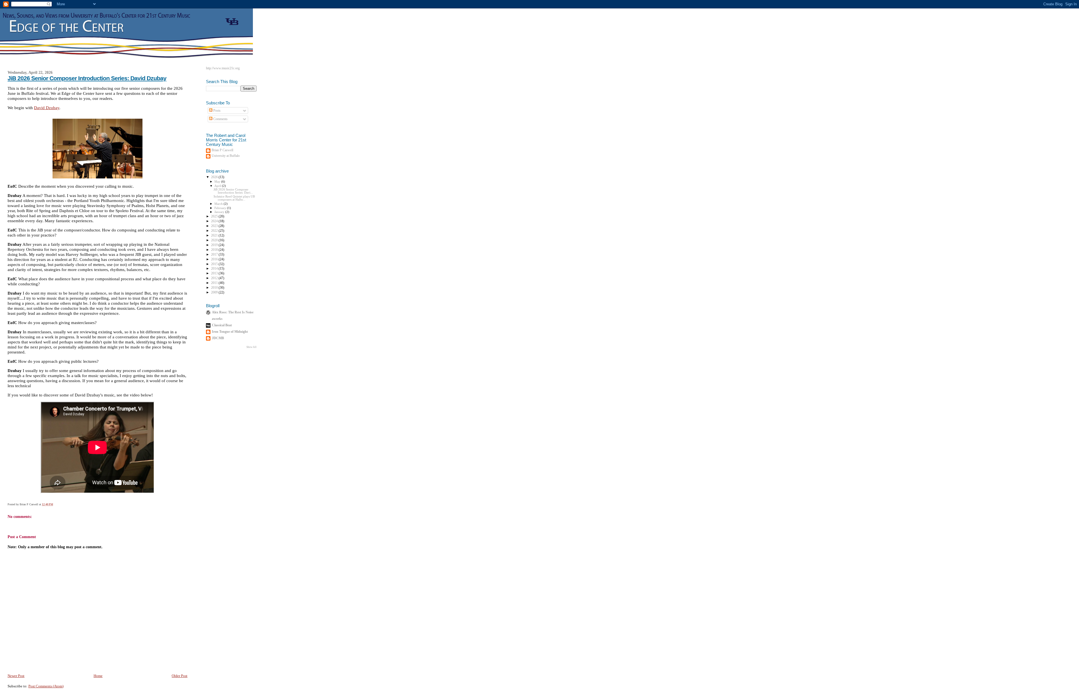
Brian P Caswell (222, 150)
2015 (215, 264)
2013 (215, 273)
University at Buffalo (226, 156)
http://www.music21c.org (223, 68)
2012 (215, 278)
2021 (215, 235)
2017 (215, 254)
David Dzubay (46, 107)
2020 (215, 240)
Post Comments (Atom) (46, 686)
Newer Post (16, 676)
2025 (215, 216)
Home (98, 676)
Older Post (179, 676)
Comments (220, 119)
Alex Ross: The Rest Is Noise (232, 312)
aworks (217, 319)
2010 (215, 288)
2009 (215, 292)
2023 (215, 226)
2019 (215, 245)
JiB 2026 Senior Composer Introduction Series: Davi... (233, 191)
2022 (215, 231)
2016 (215, 259)
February (220, 208)
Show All (251, 347)
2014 (215, 268)
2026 (215, 177)
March (219, 203)
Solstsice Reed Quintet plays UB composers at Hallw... (234, 198)
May (217, 181)
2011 (215, 283)
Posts (216, 111)
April (218, 185)
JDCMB (218, 338)
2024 (215, 221)
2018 (215, 250)
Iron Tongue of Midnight (230, 332)
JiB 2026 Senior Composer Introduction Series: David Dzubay (87, 78)
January (219, 212)
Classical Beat (222, 325)
